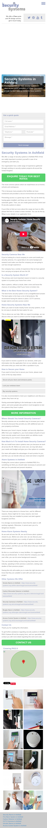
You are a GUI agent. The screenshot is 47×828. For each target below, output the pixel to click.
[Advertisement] (23, 49)
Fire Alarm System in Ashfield (13, 817)
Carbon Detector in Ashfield (12, 819)
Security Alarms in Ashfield (12, 815)
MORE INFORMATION (23, 413)
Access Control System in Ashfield (14, 825)
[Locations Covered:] (2, 3)
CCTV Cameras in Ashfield (12, 821)
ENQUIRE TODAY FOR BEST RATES (23, 177)
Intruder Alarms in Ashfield (12, 823)
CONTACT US (23, 642)
